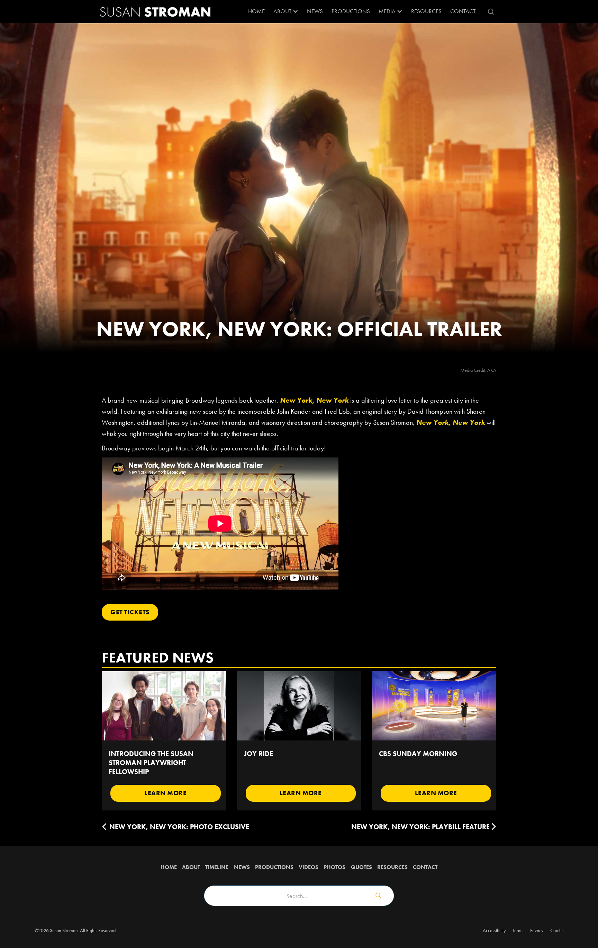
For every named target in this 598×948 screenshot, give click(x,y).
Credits (556, 930)
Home (256, 11)
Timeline (216, 867)
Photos (334, 867)
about (191, 867)
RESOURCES (426, 11)
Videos (308, 867)
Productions (351, 11)
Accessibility (494, 930)
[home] (155, 11)
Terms (518, 930)
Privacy (536, 930)
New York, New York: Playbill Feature (420, 826)
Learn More (165, 793)
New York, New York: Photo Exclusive (179, 826)
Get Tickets (130, 612)
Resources (392, 867)
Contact (462, 11)
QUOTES (361, 867)
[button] (285, 11)
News (315, 11)
